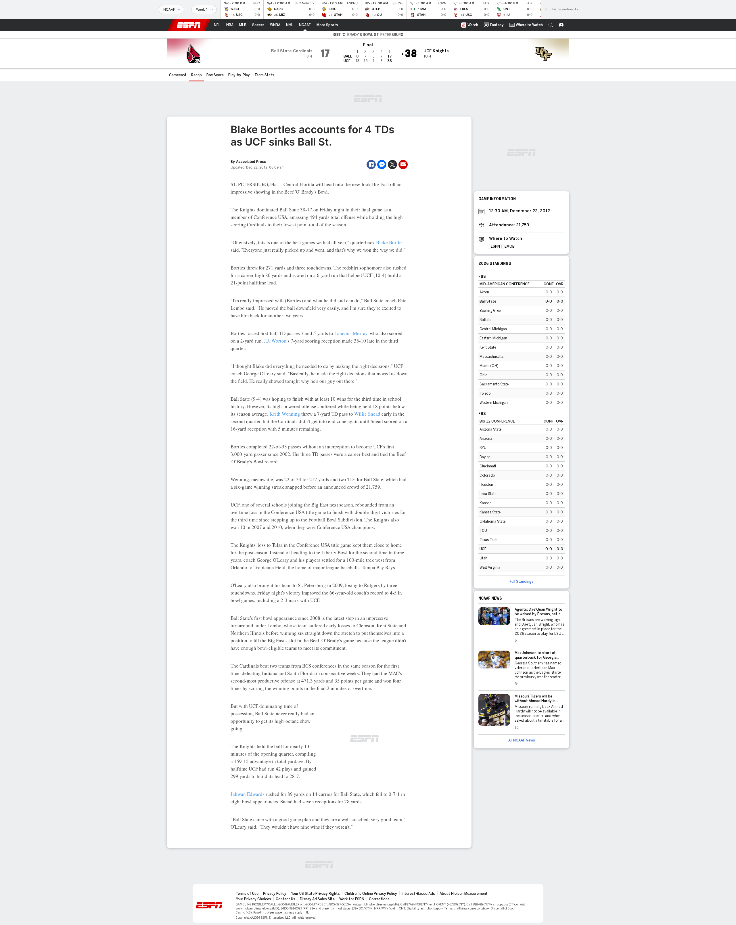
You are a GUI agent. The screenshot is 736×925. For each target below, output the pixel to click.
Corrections (379, 899)
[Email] (403, 164)
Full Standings (522, 582)
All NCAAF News (521, 740)
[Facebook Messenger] (381, 164)
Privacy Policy (274, 894)
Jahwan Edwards (247, 794)
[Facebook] (371, 164)
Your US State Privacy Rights (315, 894)
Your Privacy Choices (253, 899)
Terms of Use (247, 894)
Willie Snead (367, 413)
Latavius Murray (350, 333)
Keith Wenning (284, 413)
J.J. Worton (275, 340)
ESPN (189, 25)
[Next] (545, 9)
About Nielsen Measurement (464, 894)
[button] (551, 25)
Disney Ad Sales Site (317, 899)
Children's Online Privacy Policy (370, 894)
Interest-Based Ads (418, 894)
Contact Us (285, 899)
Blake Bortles (390, 242)
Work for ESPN (351, 899)
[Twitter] (392, 164)
